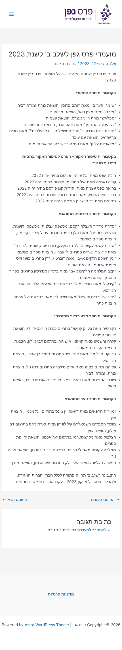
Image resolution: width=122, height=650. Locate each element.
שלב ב (111, 63)
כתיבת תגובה (65, 63)
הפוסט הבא (15, 500)
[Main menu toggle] (11, 14)
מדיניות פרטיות (61, 594)
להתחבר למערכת (91, 530)
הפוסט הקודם (105, 500)
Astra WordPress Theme (47, 624)
